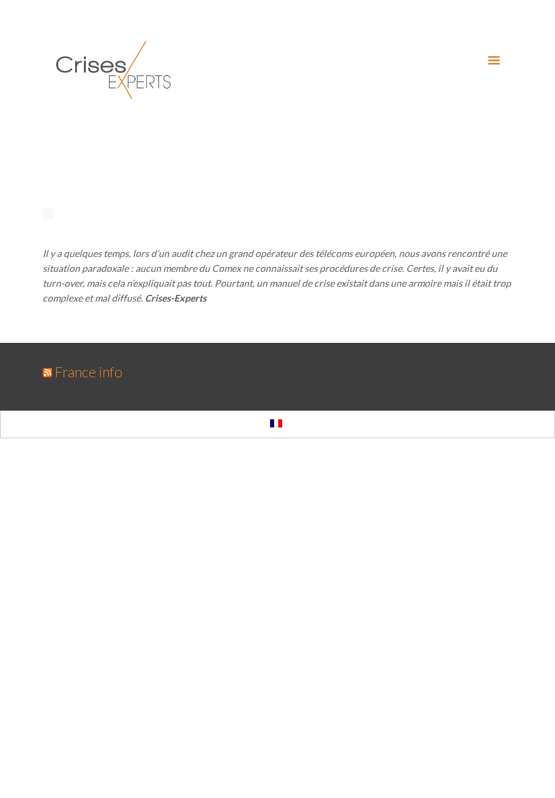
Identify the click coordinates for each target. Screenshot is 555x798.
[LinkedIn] (505, 20)
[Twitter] (487, 20)
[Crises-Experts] (113, 70)
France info (89, 371)
